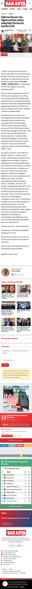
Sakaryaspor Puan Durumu (10, 573)
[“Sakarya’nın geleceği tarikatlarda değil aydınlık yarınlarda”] (24, 288)
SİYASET (12, 9)
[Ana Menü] (2, 3)
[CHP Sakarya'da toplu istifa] (24, 305)
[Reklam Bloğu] (16, 398)
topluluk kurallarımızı (17, 370)
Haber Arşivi (6, 564)
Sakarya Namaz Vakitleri (10, 554)
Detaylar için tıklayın (16, 506)
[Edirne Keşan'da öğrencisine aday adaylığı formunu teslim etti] (16, 43)
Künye (11, 569)
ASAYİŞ (25, 9)
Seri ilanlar (23, 573)
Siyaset (11, 14)
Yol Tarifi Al (18, 435)
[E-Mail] (12, 274)
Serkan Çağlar (15, 271)
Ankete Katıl (6, 524)
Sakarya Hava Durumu (9, 553)
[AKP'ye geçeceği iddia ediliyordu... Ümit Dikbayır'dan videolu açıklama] (8, 288)
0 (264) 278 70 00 (8, 435)
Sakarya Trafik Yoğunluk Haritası (12, 556)
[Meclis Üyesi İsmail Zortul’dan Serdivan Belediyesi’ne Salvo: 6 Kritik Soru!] (8, 322)
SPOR (19, 9)
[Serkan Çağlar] (5, 272)
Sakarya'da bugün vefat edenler (12, 571)
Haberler (3, 14)
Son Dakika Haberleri (9, 562)
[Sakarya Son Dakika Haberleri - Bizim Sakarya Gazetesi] (15, 3)
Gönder (5, 365)
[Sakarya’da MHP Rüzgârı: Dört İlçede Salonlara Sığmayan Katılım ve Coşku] (8, 305)
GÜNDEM (4, 9)
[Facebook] (15, 274)
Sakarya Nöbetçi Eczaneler (10, 551)
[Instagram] (18, 274)
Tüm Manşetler (7, 560)
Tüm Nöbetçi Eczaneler (16, 440)
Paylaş (5, 54)
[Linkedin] (22, 274)
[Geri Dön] (5, 583)
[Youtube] (19, 545)
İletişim (5, 569)
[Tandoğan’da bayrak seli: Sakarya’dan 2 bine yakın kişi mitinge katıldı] (24, 322)
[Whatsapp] (22, 545)
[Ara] (29, 3)
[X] (13, 545)
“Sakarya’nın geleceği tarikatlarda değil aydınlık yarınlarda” (23, 295)
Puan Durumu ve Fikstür (9, 558)
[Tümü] (30, 513)
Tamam (22, 586)
